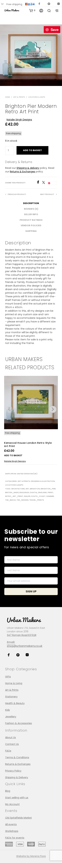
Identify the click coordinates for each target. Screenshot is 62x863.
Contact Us (12, 744)
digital (33, 492)
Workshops (11, 831)
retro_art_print (14, 496)
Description (31, 203)
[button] (32, 10)
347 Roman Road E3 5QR (21, 635)
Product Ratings (31, 220)
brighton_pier (48, 488)
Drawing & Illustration (43, 481)
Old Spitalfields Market (18, 817)
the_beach (10, 500)
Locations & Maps (36, 97)
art (27, 488)
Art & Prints (19, 97)
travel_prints (36, 500)
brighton (35, 488)
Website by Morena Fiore (31, 856)
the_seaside (22, 500)
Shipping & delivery (28, 168)
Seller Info (31, 214)
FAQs (8, 750)
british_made (12, 492)
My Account (12, 804)
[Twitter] (44, 183)
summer (50, 496)
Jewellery (10, 716)
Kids (7, 710)
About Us (10, 737)
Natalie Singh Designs (19, 119)
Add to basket (13, 455)
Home (7, 97)
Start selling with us (16, 797)
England (42, 492)
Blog (7, 791)
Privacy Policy (13, 770)
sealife (27, 496)
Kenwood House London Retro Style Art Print (28, 444)
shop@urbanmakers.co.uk (24, 646)
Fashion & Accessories (18, 723)
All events (11, 824)
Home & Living (13, 683)
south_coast (38, 496)
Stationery (11, 696)
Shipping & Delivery (16, 777)
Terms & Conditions (17, 757)
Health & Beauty (15, 703)
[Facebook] (39, 183)
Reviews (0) (31, 208)
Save (55, 29)
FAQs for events (14, 837)
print (50, 492)
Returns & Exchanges (22, 171)
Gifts (8, 676)
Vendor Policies (31, 225)
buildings (24, 492)
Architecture (18, 488)
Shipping (31, 231)
